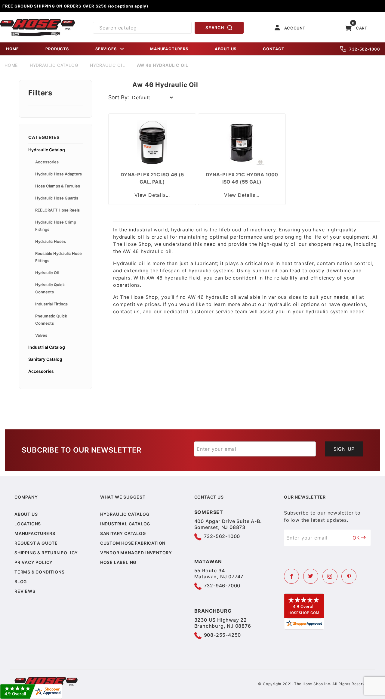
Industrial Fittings (51, 304)
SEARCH (214, 27)
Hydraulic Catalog (46, 149)
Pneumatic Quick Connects (51, 320)
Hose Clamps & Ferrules (57, 186)
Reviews (24, 591)
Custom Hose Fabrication (132, 543)
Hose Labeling (118, 562)
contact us (126, 311)
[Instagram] (329, 576)
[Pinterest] (348, 576)
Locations (27, 523)
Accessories (47, 161)
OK (356, 538)
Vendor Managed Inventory (136, 552)
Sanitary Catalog (45, 359)
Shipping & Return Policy (46, 552)
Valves (41, 335)
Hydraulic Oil (47, 272)
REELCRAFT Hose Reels (57, 210)
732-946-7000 (222, 586)
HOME (12, 49)
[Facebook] (291, 576)
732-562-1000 (364, 49)
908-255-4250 (222, 635)
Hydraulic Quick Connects (50, 288)
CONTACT (274, 49)
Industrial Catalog (46, 347)
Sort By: (118, 97)
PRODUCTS (57, 49)
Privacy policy (33, 562)
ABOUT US (225, 49)
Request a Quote (36, 543)
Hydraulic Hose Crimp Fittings (55, 226)
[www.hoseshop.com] (37, 21)
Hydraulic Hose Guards (56, 198)
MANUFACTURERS (169, 49)
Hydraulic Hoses (50, 241)
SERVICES (105, 49)
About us (26, 514)
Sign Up (344, 449)
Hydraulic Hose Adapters (58, 174)
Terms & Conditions (39, 571)
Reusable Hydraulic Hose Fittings (58, 257)
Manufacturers (34, 533)
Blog (20, 581)
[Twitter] (310, 576)
